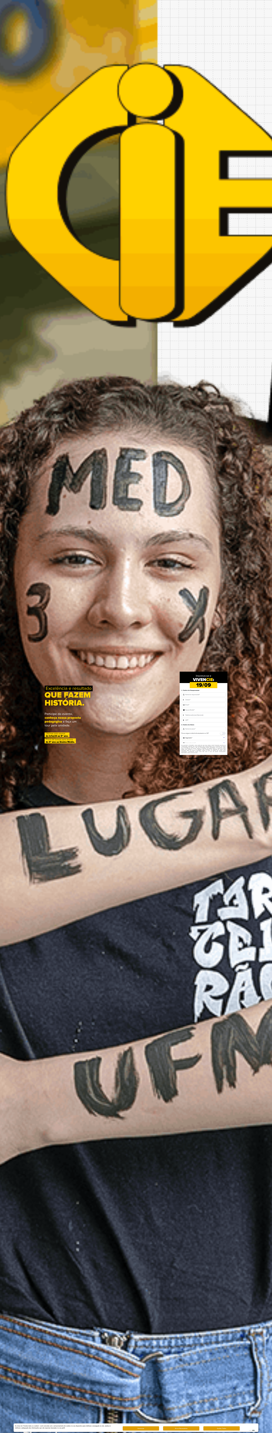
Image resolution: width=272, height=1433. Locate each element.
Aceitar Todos (221, 1428)
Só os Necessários (181, 1428)
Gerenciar (140, 1428)
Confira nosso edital (212, 758)
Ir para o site (192, 758)
